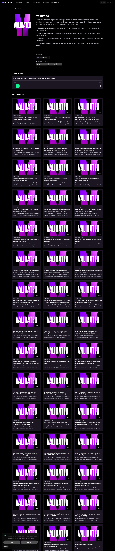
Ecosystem (54, 2)
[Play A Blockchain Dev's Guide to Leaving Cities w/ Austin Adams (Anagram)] (26, 472)
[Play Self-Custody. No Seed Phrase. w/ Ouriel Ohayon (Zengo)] (26, 319)
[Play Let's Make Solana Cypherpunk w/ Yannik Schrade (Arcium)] (88, 380)
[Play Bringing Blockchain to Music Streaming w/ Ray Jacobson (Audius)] (88, 472)
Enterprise (36, 2)
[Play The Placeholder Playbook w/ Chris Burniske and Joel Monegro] (26, 411)
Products (45, 2)
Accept (29, 542)
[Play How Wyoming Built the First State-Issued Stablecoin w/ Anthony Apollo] (88, 197)
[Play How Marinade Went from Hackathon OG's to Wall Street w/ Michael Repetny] (26, 258)
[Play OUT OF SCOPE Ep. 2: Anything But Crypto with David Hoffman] (57, 106)
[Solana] (7, 2)
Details (6, 546)
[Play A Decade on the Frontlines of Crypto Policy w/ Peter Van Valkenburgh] (88, 289)
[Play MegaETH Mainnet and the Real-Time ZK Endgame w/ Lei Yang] (26, 197)
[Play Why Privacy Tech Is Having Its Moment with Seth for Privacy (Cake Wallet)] (57, 136)
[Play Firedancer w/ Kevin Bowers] (88, 533)
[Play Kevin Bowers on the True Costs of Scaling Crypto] (88, 228)
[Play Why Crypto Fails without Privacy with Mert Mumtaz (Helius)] (26, 136)
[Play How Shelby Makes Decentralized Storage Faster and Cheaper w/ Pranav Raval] (57, 197)
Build (27, 2)
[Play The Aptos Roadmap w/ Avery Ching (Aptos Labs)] (57, 350)
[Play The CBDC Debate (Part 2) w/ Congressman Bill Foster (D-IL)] (26, 502)
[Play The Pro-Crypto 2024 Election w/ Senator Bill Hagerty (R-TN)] (88, 502)
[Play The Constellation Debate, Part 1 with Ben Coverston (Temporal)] (88, 167)
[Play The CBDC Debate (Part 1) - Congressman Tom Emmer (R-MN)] (57, 502)
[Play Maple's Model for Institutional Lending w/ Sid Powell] (57, 228)
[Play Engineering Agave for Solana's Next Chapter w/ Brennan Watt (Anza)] (88, 319)
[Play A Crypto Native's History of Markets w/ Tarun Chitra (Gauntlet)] (57, 533)
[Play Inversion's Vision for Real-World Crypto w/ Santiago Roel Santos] (26, 228)
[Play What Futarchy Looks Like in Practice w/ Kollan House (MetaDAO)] (57, 472)
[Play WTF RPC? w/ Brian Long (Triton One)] (57, 411)
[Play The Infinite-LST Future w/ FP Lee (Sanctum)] (26, 533)
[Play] (18, 86)
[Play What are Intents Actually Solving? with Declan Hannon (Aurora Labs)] (26, 106)
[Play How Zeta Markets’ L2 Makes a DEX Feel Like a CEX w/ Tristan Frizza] (57, 441)
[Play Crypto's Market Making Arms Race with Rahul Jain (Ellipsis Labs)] (26, 167)
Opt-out (12, 542)
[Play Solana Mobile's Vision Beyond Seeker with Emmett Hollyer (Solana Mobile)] (88, 136)
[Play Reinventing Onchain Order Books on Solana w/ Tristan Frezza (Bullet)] (88, 258)
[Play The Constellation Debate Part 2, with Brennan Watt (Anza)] (57, 167)
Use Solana (19, 2)
